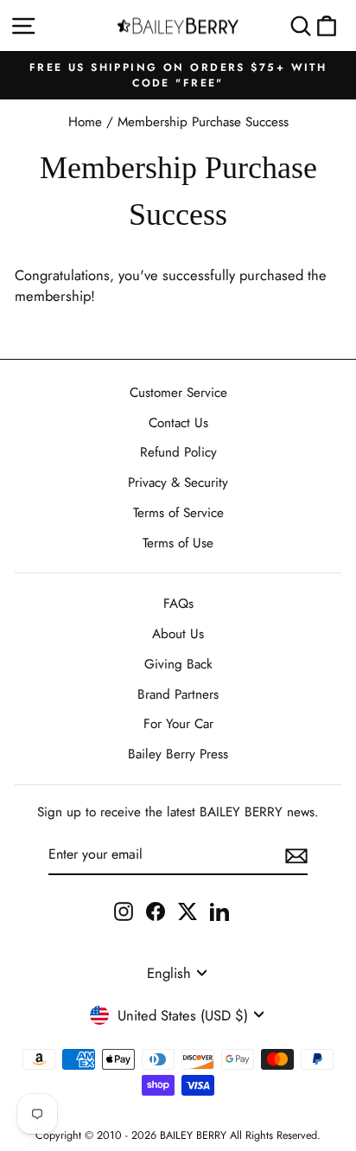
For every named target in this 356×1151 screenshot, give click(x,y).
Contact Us (178, 422)
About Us (178, 633)
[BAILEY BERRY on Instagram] (123, 911)
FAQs (178, 603)
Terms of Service (178, 512)
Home (85, 121)
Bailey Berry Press (178, 754)
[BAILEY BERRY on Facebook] (155, 911)
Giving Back (178, 664)
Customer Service (178, 392)
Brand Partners (178, 694)
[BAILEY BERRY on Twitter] (187, 911)
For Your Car (178, 723)
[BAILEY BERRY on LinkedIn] (219, 911)
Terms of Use (178, 543)
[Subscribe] (296, 855)
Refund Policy (178, 452)
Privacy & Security (178, 482)
